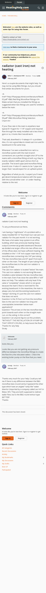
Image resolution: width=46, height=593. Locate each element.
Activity (4, 454)
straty (10, 214)
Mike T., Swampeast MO (16, 76)
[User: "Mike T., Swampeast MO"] (4, 77)
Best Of (5, 467)
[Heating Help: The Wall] (17, 7)
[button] (42, 68)
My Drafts (23, 464)
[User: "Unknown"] (4, 338)
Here (13, 27)
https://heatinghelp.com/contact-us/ (16, 39)
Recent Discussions (9, 451)
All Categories (7, 448)
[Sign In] (43, 7)
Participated (6, 470)
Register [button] (29, 203)
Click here (6, 47)
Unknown (11, 337)
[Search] (39, 7)
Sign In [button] (16, 203)
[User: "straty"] (4, 215)
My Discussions (7, 460)
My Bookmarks (23, 457)
